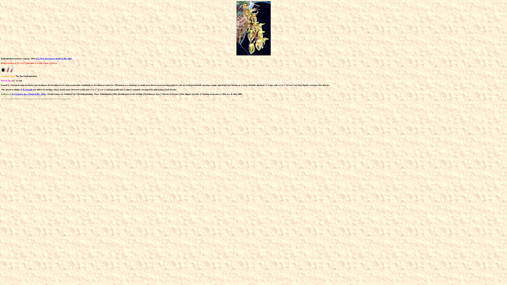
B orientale (28, 90)
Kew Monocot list (32, 94)
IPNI (43, 94)
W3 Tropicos (17, 94)
